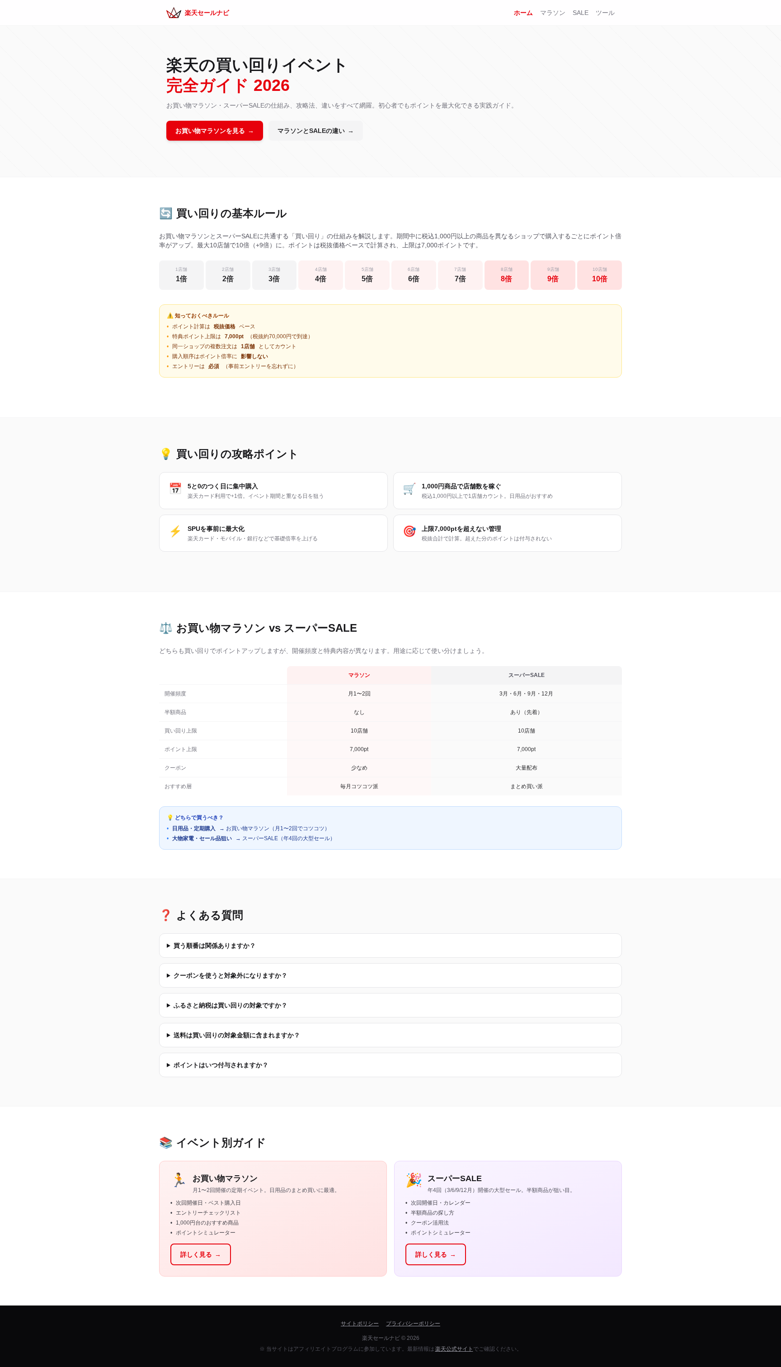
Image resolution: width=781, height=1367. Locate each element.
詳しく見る (200, 1254)
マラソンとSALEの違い (316, 130)
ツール (605, 12)
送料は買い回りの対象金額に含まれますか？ (237, 1035)
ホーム (523, 12)
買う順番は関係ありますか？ (215, 945)
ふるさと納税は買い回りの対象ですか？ (230, 1005)
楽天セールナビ (207, 12)
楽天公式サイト (454, 1349)
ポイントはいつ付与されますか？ (221, 1065)
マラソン (552, 12)
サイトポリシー (360, 1323)
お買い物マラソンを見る (214, 130)
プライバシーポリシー (413, 1323)
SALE (580, 12)
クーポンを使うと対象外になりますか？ (230, 975)
